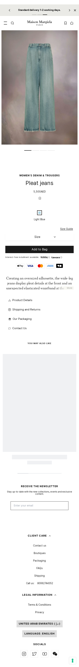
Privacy (39, 612)
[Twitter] (34, 653)
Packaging (39, 561)
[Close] (75, 10)
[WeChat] (55, 653)
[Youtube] (44, 653)
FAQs (39, 568)
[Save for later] (40, 198)
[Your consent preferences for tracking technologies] (72, 660)
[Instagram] (24, 653)
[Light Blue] (39, 212)
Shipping (39, 576)
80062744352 (39, 583)
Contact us (39, 545)
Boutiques (40, 553)
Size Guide (66, 229)
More (69, 288)
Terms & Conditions (39, 605)
